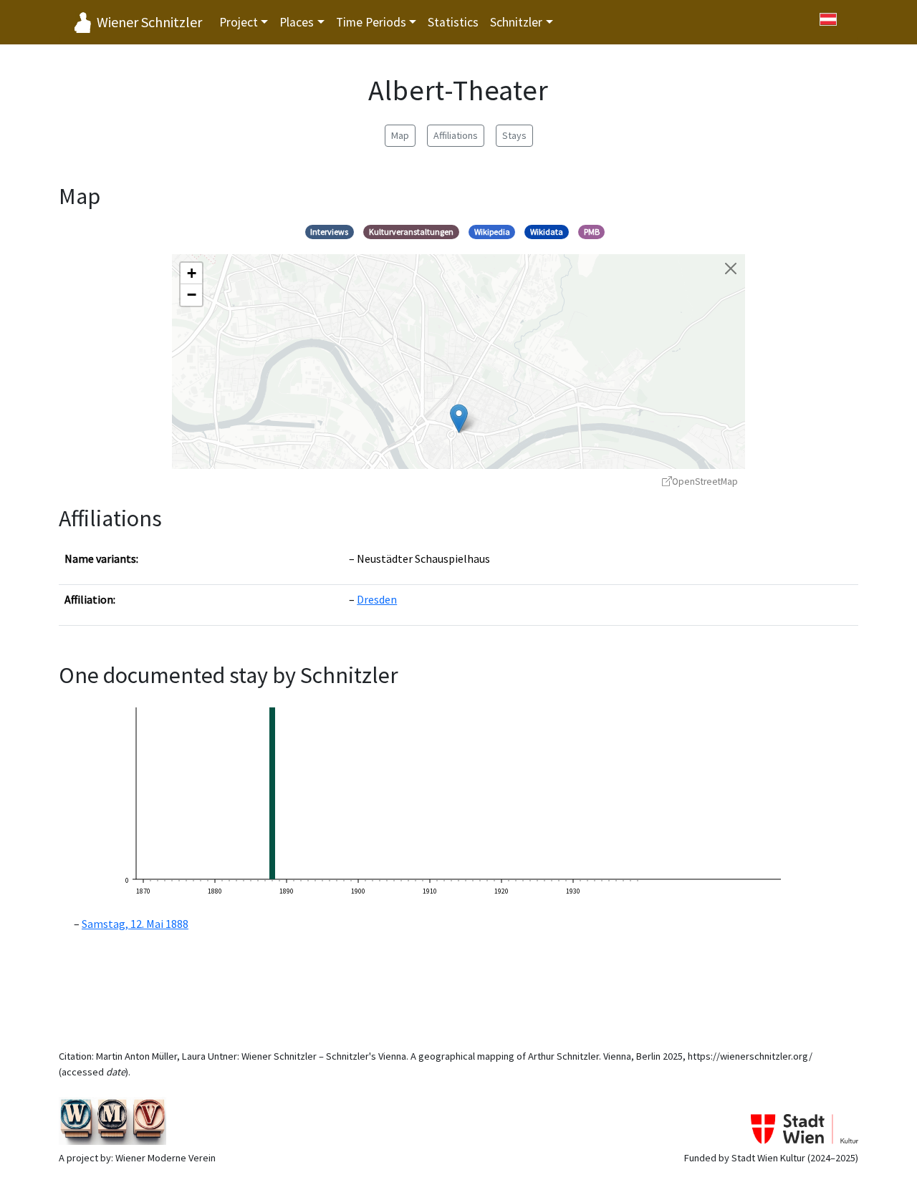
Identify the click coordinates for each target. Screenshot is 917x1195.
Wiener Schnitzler (149, 22)
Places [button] (296, 22)
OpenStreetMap (705, 481)
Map (400, 135)
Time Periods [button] (371, 22)
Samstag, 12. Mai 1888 (135, 923)
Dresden (377, 599)
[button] (459, 418)
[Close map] (730, 268)
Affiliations (455, 135)
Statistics (453, 22)
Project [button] (238, 22)
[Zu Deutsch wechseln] (828, 19)
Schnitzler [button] (516, 22)
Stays (514, 135)
